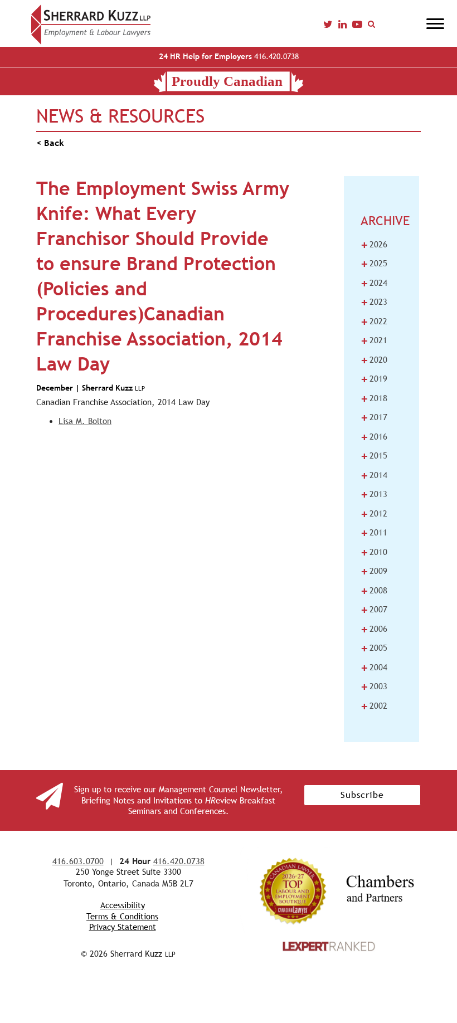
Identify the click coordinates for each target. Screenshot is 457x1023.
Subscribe (362, 795)
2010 (374, 552)
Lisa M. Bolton (85, 421)
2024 (374, 283)
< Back (50, 143)
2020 (374, 360)
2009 (374, 571)
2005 (374, 648)
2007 (374, 609)
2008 (374, 590)
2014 (374, 475)
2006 (374, 629)
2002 (374, 706)
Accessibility (122, 905)
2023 (374, 302)
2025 (374, 263)
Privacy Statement (122, 927)
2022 (374, 321)
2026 (374, 244)
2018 (374, 398)
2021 (374, 340)
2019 (374, 378)
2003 (374, 686)
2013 (374, 494)
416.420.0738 (229, 56)
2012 (374, 513)
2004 (374, 667)
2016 (374, 436)
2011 (374, 532)
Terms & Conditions (122, 916)
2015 (374, 455)
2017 (374, 417)
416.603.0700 (78, 861)
